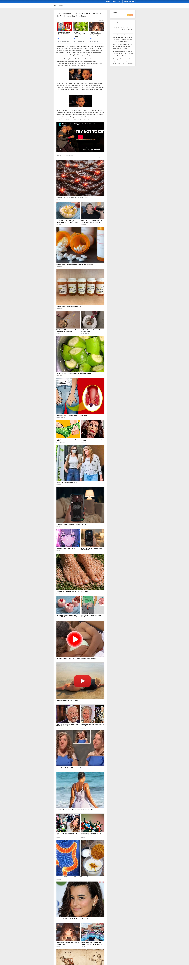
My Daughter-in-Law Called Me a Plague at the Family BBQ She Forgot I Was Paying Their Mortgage (123, 61)
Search (115, 12)
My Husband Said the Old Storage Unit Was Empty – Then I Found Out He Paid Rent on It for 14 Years (123, 54)
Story (71, 155)
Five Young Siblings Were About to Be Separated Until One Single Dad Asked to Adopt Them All (122, 46)
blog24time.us (58, 5)
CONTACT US (108, 1)
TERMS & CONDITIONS (129, 1)
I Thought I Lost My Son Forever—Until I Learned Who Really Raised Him (122, 30)
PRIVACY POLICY (117, 1)
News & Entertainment (64, 155)
